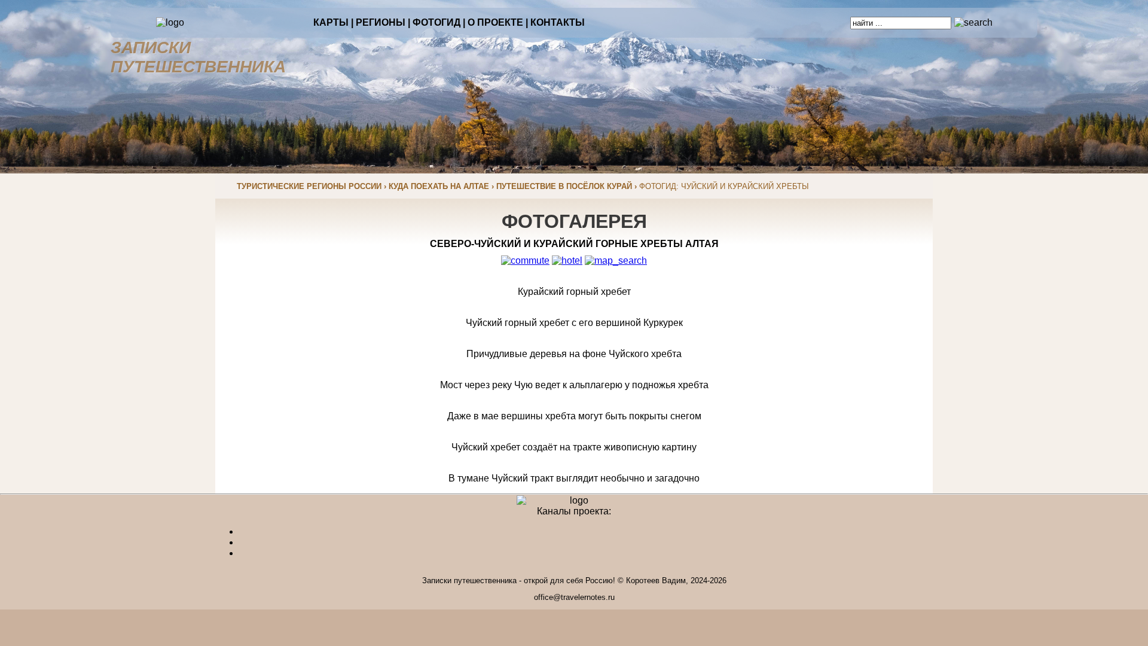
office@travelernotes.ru (574, 597)
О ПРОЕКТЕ (495, 22)
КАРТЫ (331, 22)
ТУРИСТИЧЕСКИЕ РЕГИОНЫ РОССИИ (309, 186)
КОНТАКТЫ (557, 22)
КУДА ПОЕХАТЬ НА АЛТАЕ (439, 186)
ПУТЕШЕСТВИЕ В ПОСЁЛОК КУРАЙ (564, 186)
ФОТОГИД (436, 22)
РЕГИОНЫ (380, 22)
